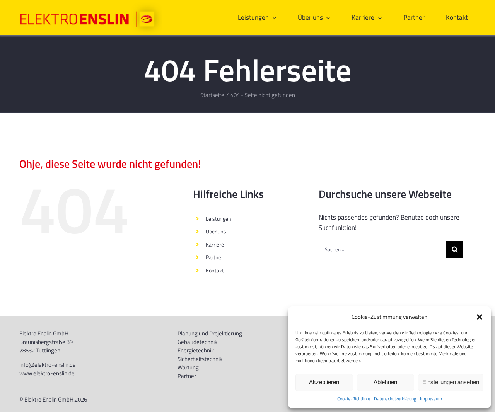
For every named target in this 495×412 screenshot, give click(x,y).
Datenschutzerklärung (395, 398)
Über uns (216, 231)
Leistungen (218, 219)
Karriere (215, 244)
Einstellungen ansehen (450, 382)
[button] (479, 317)
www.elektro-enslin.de (47, 373)
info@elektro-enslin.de (47, 364)
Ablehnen (385, 382)
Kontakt (215, 270)
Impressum (431, 398)
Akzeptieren (324, 382)
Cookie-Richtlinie (353, 398)
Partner (214, 257)
